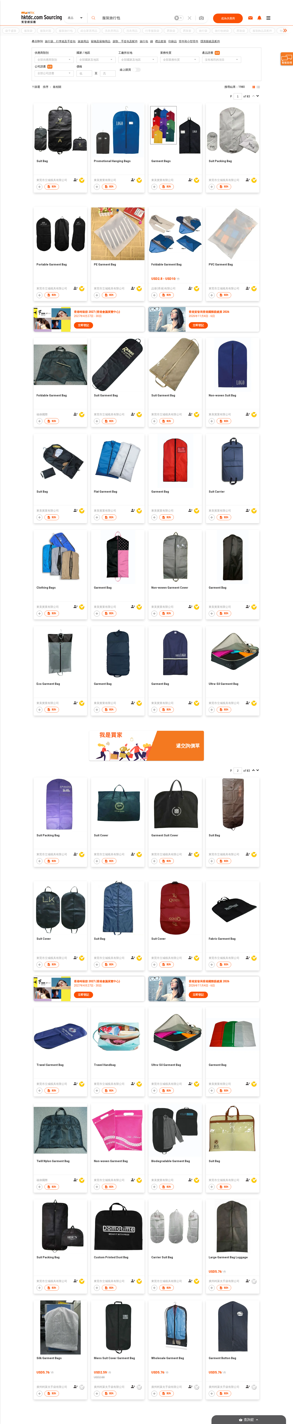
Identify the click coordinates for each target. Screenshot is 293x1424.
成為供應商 (228, 18)
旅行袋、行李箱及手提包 (60, 41)
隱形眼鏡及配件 (210, 41)
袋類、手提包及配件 (125, 41)
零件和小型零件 (188, 41)
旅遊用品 (83, 41)
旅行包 (144, 41)
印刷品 (172, 41)
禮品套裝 (160, 41)
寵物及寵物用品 (100, 41)
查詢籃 (249, 1420)
